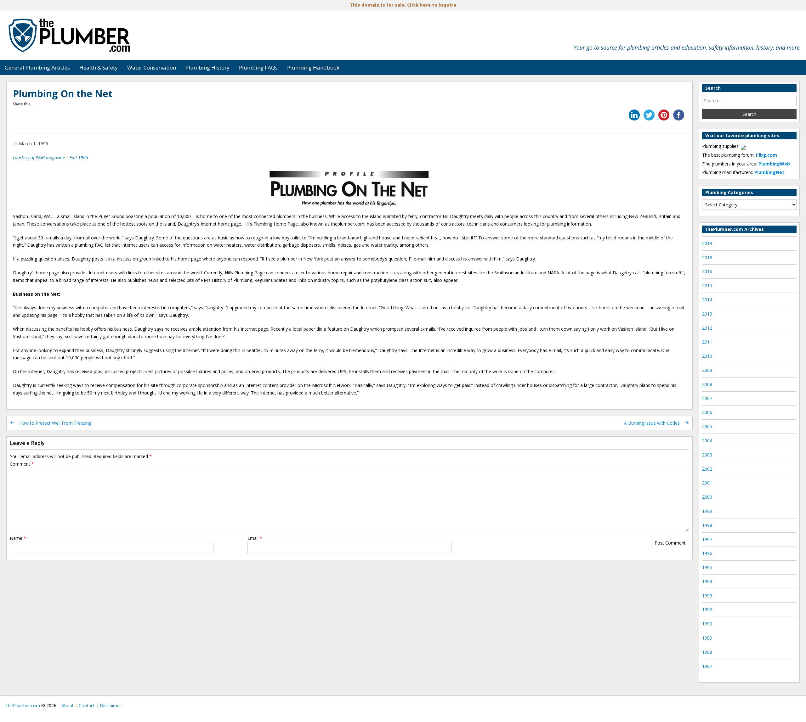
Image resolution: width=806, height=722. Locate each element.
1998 (707, 525)
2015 (707, 285)
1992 (707, 610)
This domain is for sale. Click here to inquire (403, 5)
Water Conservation (151, 67)
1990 (707, 624)
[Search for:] (749, 100)
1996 (707, 553)
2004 (707, 441)
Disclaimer (110, 705)
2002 (707, 469)
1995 (707, 567)
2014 (707, 300)
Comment (22, 464)
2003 (707, 455)
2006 (707, 412)
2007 (707, 398)
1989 (707, 638)
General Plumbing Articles (37, 67)
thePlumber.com (23, 705)
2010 (707, 356)
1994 (707, 582)
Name (18, 538)
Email (254, 538)
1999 (707, 511)
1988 (707, 652)
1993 (707, 596)
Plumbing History (207, 67)
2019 (707, 243)
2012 (707, 328)
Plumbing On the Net (62, 93)
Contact (87, 705)
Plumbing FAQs (258, 67)
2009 (707, 370)
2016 (707, 271)
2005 (707, 426)
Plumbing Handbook (313, 67)
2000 (707, 497)
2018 (707, 257)
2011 (707, 342)
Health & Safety (98, 67)
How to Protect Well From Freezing (55, 423)
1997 (707, 539)
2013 (707, 314)
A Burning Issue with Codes (652, 423)
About (67, 705)
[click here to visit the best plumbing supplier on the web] (743, 146)
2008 (707, 384)
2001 (707, 483)
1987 (707, 666)
